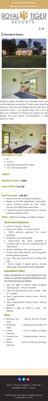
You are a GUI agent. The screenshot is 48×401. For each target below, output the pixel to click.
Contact (32, 388)
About (9, 385)
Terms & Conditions (21, 385)
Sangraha (29, 397)
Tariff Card (36, 385)
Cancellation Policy (19, 388)
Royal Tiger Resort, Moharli (24, 3)
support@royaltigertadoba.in (25, 6)
